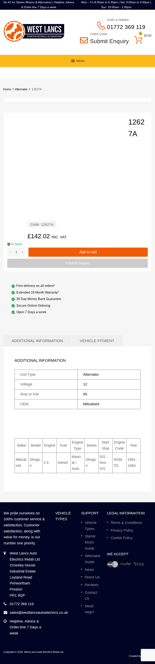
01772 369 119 (126, 27)
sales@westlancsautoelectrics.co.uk (39, 613)
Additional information (37, 341)
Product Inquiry (77, 263)
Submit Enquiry (106, 41)
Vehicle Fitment (97, 341)
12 (85, 384)
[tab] (37, 340)
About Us (92, 577)
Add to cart (88, 252)
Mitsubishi (91, 404)
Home (7, 89)
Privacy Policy (122, 530)
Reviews (91, 585)
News (89, 570)
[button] (80, 61)
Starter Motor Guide (90, 542)
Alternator (21, 89)
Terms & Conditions (126, 523)
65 (85, 394)
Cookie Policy (122, 538)
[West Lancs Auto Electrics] (34, 40)
